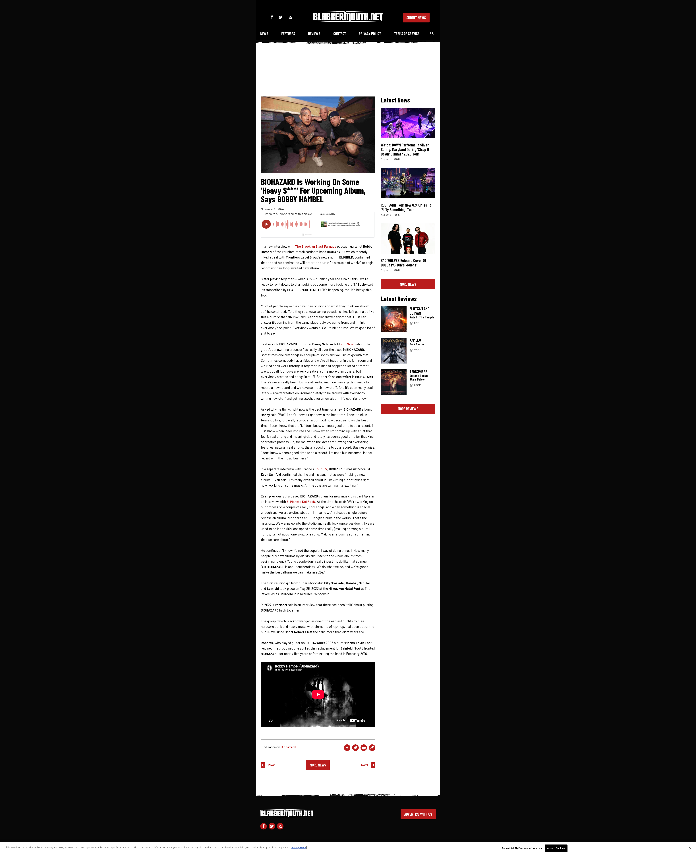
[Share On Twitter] (355, 747)
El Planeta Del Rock (301, 501)
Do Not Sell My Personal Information (522, 848)
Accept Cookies (556, 848)
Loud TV (321, 469)
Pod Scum (348, 344)
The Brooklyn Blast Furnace (315, 246)
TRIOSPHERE (418, 371)
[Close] (690, 848)
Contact (339, 33)
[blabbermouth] (348, 21)
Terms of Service (406, 33)
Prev (271, 765)
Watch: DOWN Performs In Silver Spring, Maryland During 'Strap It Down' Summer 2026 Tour (405, 149)
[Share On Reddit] (364, 747)
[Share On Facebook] (347, 747)
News (264, 33)
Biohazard (288, 747)
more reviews (408, 408)
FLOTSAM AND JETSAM (419, 311)
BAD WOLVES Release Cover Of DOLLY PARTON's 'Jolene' (403, 262)
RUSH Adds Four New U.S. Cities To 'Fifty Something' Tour (406, 207)
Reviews (314, 33)
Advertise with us (418, 814)
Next (364, 765)
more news (408, 284)
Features (288, 33)
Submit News (416, 17)
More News (318, 764)
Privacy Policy (370, 33)
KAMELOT (416, 340)
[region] (348, 848)
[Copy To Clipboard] (372, 747)
